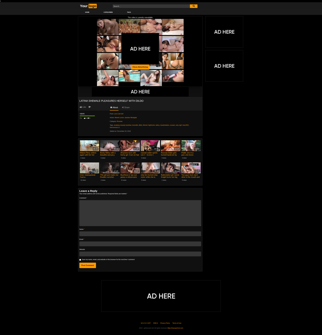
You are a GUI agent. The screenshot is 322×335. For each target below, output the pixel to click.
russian (172, 125)
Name (82, 229)
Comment (83, 198)
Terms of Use (176, 323)
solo (177, 125)
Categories (108, 12)
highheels (151, 125)
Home (87, 12)
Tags (129, 12)
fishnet (145, 125)
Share (127, 107)
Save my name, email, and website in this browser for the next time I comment (108, 259)
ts (119, 127)
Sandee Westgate (131, 117)
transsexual (114, 127)
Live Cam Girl (118, 114)
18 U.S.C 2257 (146, 323)
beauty (122, 125)
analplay (117, 125)
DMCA (155, 323)
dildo (140, 125)
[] (193, 6)
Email (81, 239)
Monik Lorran (119, 117)
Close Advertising (140, 67)
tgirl (180, 125)
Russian (120, 121)
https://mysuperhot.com (175, 328)
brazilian (129, 125)
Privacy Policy (165, 323)
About (115, 107)
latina (157, 125)
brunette (135, 125)
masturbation (164, 125)
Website (82, 249)
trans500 (186, 125)
